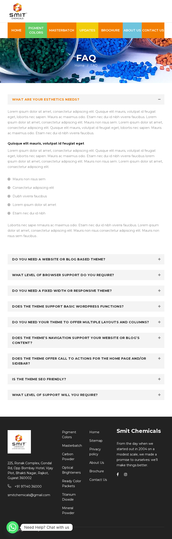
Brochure (96, 471)
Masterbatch (72, 446)
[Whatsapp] (12, 527)
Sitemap (96, 441)
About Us (96, 463)
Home (80, 66)
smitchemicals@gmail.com (29, 495)
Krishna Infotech (54, 530)
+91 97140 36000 (28, 486)
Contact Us (98, 480)
